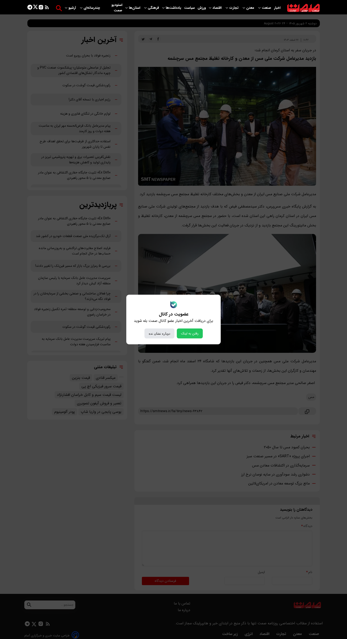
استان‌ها (135, 8)
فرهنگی (153, 8)
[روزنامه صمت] (303, 8)
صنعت (267, 8)
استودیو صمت (116, 7)
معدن (250, 8)
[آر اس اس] (47, 8)
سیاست (190, 8)
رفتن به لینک (190, 333)
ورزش (202, 8)
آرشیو (72, 8)
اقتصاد (217, 8)
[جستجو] (59, 8)
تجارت (234, 8)
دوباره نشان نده (159, 333)
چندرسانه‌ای (92, 8)
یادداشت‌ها (174, 8)
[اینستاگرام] (41, 8)
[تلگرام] (30, 8)
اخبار (277, 8)
